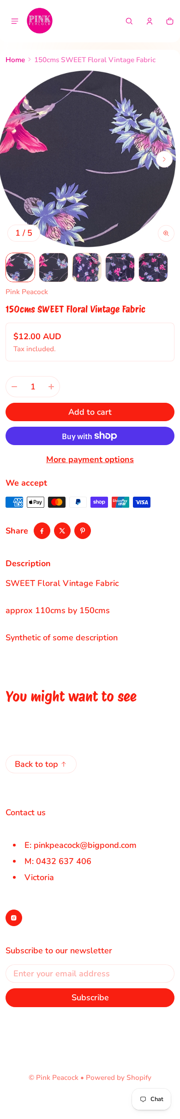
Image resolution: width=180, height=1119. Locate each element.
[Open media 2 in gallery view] (53, 267)
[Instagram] (14, 918)
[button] (129, 21)
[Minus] (14, 386)
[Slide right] (164, 159)
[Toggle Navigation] (15, 21)
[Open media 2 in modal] (90, 159)
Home (15, 59)
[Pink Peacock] (40, 21)
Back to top (36, 764)
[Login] (149, 21)
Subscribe (90, 997)
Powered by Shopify (118, 1077)
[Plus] (51, 386)
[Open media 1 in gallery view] (20, 267)
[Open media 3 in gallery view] (87, 267)
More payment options (90, 459)
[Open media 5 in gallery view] (153, 267)
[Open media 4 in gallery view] (120, 267)
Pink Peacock (57, 1077)
